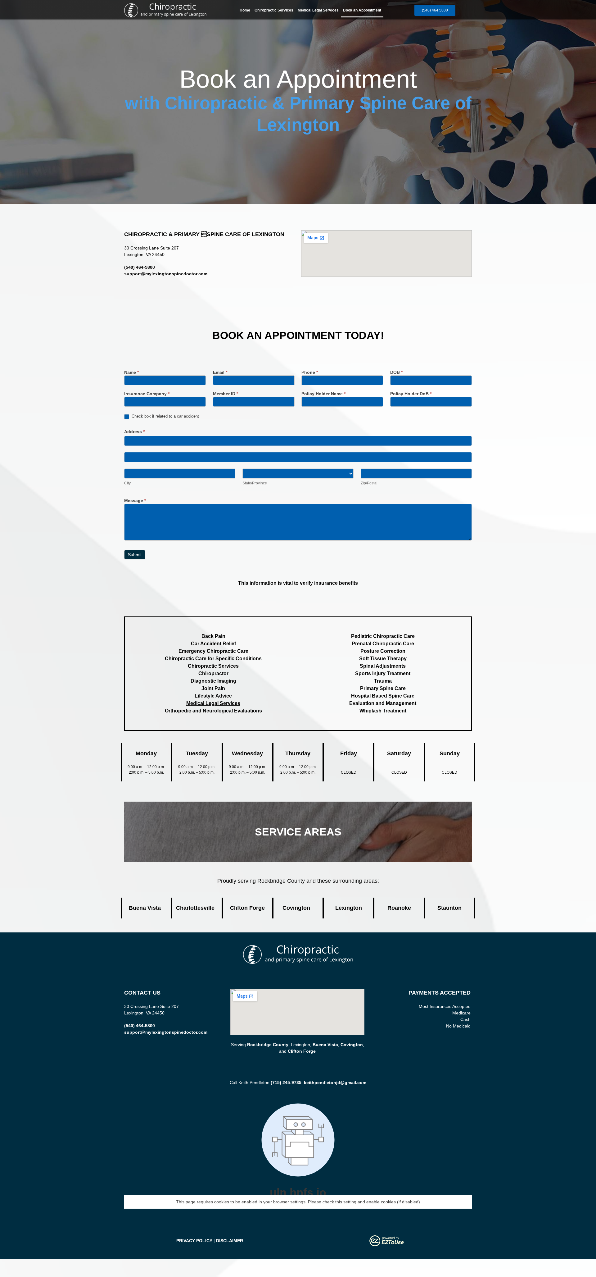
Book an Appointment (362, 10)
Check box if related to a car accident (164, 416)
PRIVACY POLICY (194, 1240)
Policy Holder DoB (410, 393)
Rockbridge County (267, 1044)
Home (245, 10)
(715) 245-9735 (286, 1082)
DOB (396, 372)
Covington (352, 1044)
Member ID (225, 393)
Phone (309, 372)
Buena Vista (325, 1044)
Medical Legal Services (318, 10)
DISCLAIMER (229, 1240)
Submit (135, 554)
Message (135, 500)
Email (220, 372)
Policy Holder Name (323, 393)
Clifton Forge (302, 1051)
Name (131, 372)
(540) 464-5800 (139, 267)
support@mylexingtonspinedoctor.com (165, 273)
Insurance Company (146, 393)
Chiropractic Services (274, 10)
